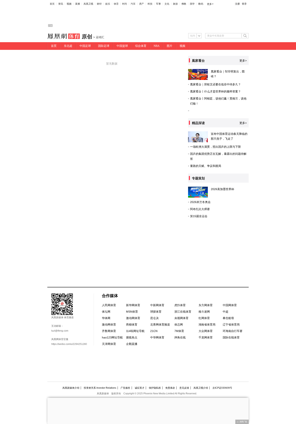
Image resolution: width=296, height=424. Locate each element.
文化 (167, 3)
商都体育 (131, 324)
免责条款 (170, 387)
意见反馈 (184, 387)
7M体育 (179, 331)
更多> (243, 60)
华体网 (106, 318)
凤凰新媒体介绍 (70, 387)
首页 (52, 3)
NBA (156, 45)
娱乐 (107, 3)
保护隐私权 (155, 387)
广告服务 (125, 387)
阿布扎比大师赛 (200, 209)
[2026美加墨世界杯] (198, 192)
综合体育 (140, 45)
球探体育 (155, 311)
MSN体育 (132, 311)
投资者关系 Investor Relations (100, 387)
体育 (116, 3)
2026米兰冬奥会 (200, 202)
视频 (69, 3)
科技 (150, 3)
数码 (200, 3)
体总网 (178, 324)
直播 (77, 3)
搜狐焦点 (131, 337)
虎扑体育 (180, 305)
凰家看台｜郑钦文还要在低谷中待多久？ (215, 84)
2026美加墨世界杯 (222, 189)
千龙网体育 (206, 337)
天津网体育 (109, 343)
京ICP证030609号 (222, 387)
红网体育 (204, 318)
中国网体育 (230, 305)
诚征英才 (139, 387)
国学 (192, 3)
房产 (141, 3)
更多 (209, 4)
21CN (153, 331)
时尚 (124, 3)
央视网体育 (181, 318)
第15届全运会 (198, 216)
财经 (99, 3)
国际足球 (103, 45)
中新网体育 (157, 305)
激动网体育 (133, 318)
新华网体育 (133, 305)
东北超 (68, 45)
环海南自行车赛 (232, 331)
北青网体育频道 (160, 324)
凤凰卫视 (88, 3)
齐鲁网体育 (109, 331)
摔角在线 (180, 337)
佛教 (183, 3)
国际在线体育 (231, 337)
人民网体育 (109, 305)
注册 (237, 3)
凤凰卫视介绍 (201, 387)
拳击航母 (228, 318)
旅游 (175, 3)
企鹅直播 (131, 343)
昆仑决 (154, 318)
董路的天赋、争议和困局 (205, 166)
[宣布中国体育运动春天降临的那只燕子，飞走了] (198, 136)
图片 (169, 45)
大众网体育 (206, 331)
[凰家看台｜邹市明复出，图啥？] (198, 74)
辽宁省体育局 (231, 324)
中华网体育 (157, 337)
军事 (158, 3)
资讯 (60, 3)
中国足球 (85, 45)
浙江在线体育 (182, 311)
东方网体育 (206, 305)
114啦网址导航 (135, 331)
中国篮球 (122, 45)
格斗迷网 (204, 311)
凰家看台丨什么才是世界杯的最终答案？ (215, 91)
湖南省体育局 (207, 324)
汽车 (133, 3)
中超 (225, 311)
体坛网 (106, 311)
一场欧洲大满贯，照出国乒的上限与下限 (215, 146)
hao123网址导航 (112, 337)
